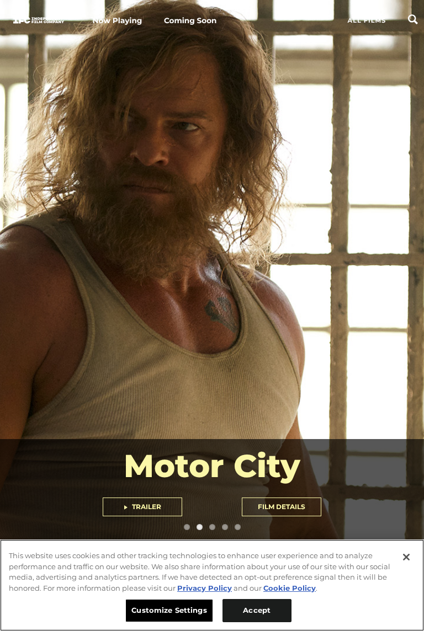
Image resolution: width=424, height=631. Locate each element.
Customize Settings (168, 610)
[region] (212, 585)
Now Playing (117, 21)
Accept (257, 610)
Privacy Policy (204, 588)
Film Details (281, 506)
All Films (367, 20)
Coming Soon (190, 21)
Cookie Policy (289, 588)
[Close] (406, 557)
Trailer (145, 506)
